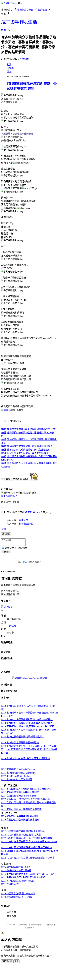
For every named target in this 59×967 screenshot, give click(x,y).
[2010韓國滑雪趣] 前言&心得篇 (16, 897)
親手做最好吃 (26, 524)
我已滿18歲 (7, 961)
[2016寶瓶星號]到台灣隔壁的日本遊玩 (20, 819)
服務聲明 (30, 927)
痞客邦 (28, 512)
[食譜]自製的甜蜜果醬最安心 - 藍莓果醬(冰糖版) (25, 453)
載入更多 (6, 534)
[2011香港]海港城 (10, 884)
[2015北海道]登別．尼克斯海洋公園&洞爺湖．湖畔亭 (28, 858)
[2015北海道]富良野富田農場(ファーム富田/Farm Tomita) (29, 841)
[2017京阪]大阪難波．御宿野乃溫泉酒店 (21, 809)
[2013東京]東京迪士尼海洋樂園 (16, 779)
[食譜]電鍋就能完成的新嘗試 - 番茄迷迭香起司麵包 (27, 446)
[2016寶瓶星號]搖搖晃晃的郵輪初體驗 (20, 816)
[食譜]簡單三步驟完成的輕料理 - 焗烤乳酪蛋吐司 (25, 449)
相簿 (9, 64)
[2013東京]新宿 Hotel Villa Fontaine (18, 769)
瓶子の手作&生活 (19, 22)
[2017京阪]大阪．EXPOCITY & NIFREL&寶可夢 (25, 799)
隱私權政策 (50, 924)
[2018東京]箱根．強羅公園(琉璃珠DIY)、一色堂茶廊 (27, 726)
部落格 (10, 68)
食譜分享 (23, 520)
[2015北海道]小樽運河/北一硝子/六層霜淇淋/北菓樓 (26, 838)
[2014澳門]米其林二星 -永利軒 (16, 867)
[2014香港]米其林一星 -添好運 (16, 870)
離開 (16, 961)
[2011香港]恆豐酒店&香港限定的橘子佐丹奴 (23, 877)
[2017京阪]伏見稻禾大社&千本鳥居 (19, 796)
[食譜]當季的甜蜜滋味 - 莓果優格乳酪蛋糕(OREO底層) (28, 429)
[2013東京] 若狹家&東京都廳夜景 (18, 772)
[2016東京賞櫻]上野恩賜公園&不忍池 (20, 742)
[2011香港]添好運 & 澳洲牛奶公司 (18, 881)
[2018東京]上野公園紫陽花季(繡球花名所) (22, 736)
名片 (9, 71)
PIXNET (13, 924)
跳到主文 (5, 30)
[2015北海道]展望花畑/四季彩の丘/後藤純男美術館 (26, 847)
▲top (3, 529)
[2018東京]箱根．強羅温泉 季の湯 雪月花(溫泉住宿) (27, 723)
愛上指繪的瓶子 (9, 496)
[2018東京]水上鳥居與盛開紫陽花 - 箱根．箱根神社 (27, 719)
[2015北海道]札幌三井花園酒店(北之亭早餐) (23, 831)
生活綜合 (24, 59)
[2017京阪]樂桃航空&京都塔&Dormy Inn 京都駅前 (26, 789)
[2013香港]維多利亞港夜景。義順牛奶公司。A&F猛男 (28, 874)
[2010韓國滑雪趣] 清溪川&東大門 (18, 893)
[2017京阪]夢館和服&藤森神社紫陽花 (20, 792)
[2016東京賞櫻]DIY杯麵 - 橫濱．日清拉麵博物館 (25, 758)
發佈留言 (6, 552)
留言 (35, 512)
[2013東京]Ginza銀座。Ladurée (16, 776)
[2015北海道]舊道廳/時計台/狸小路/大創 (21, 834)
